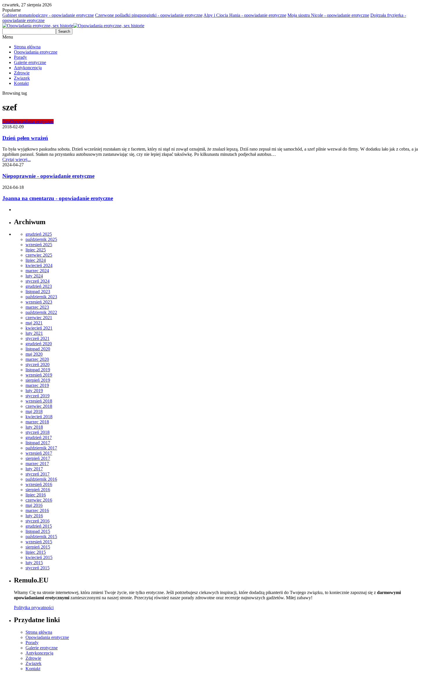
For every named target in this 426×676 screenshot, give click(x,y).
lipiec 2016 (36, 494)
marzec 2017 (37, 463)
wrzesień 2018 (39, 401)
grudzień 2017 (39, 437)
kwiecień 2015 (39, 557)
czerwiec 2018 (39, 406)
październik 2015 (41, 536)
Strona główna (27, 46)
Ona (6, 121)
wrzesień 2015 (39, 541)
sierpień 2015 (38, 547)
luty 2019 (34, 390)
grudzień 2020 (39, 343)
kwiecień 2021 (39, 328)
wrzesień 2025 (39, 244)
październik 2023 (41, 296)
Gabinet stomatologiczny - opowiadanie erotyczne (48, 15)
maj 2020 (34, 354)
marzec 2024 (37, 270)
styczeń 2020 (38, 364)
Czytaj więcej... (16, 159)
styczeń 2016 (38, 520)
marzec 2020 (37, 359)
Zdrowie (22, 72)
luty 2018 (34, 427)
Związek (22, 78)
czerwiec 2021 (39, 317)
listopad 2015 (38, 531)
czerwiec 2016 (39, 500)
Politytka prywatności (34, 607)
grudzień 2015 (39, 526)
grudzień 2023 (39, 286)
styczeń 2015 (38, 567)
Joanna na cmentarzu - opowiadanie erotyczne (57, 198)
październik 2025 (41, 239)
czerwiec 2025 (39, 255)
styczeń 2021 (38, 338)
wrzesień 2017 (39, 453)
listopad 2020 (38, 348)
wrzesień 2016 (39, 484)
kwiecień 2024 (39, 265)
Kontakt (21, 83)
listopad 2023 (38, 291)
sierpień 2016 (38, 489)
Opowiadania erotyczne (35, 52)
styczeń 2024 (38, 281)
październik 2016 (41, 479)
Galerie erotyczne (30, 62)
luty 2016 (34, 515)
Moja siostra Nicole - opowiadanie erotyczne (328, 15)
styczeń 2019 (38, 395)
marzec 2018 (37, 421)
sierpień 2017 (38, 458)
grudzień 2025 (39, 234)
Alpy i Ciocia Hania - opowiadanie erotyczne (244, 15)
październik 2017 (41, 447)
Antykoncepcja (28, 67)
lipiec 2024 (36, 260)
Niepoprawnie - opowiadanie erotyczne (48, 176)
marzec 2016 (37, 510)
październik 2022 (41, 312)
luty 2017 (34, 468)
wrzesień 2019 (39, 374)
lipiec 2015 (36, 552)
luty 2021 (34, 333)
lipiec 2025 (36, 249)
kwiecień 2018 (39, 416)
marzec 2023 (37, 307)
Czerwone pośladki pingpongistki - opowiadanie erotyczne (149, 15)
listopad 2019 (38, 369)
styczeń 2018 (38, 432)
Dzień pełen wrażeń (25, 138)
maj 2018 (34, 411)
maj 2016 (34, 505)
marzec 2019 (37, 385)
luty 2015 (34, 562)
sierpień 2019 (38, 380)
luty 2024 (34, 275)
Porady (20, 57)
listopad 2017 (38, 442)
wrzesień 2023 (39, 301)
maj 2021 (34, 322)
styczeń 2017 (38, 474)
